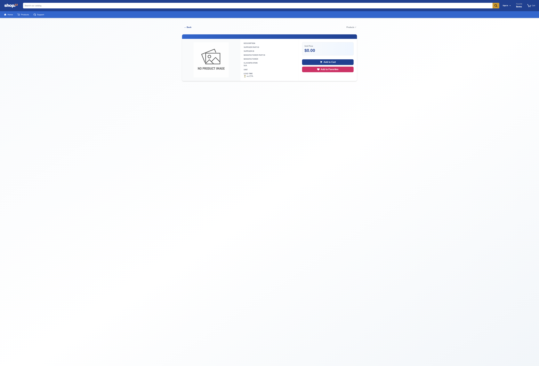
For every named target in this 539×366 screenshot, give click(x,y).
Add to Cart (330, 62)
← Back (187, 27)
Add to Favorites (329, 69)
